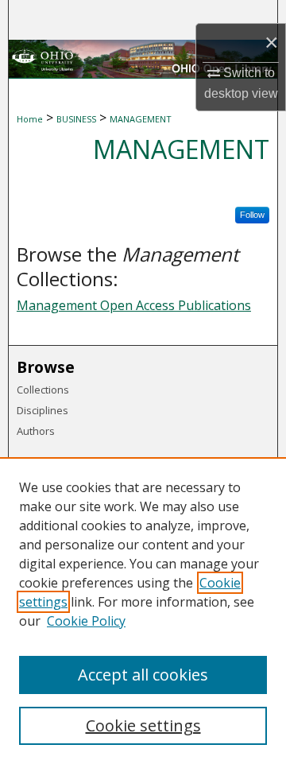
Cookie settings (143, 725)
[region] (143, 610)
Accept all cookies (143, 674)
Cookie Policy (86, 621)
